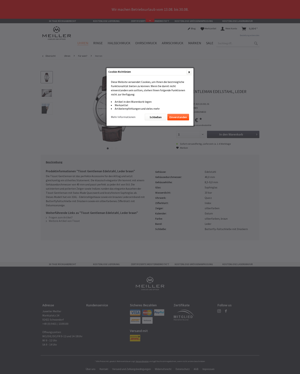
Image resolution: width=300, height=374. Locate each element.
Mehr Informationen (123, 117)
